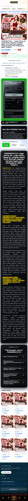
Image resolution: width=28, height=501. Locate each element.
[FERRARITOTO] (14, 2)
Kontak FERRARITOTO (7, 486)
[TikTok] (8, 478)
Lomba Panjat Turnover (14, 145)
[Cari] (2, 6)
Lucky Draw (6, 144)
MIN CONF (7, 90)
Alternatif (19, 499)
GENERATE (13, 94)
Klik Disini (15, 76)
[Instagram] (5, 478)
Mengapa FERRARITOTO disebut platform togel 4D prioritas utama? (11, 382)
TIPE (16, 86)
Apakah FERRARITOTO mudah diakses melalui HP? (12, 369)
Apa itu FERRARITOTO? (10, 356)
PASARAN (7, 86)
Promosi (3, 499)
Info (24, 122)
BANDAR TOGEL (22, 8)
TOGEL (14, 8)
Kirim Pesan (7, 472)
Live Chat (25, 499)
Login (8, 499)
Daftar (14, 499)
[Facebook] (2, 478)
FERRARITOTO (6, 8)
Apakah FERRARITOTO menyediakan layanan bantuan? (10, 375)
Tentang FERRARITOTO (7, 484)
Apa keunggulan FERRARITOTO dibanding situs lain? (12, 362)
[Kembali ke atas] (25, 494)
